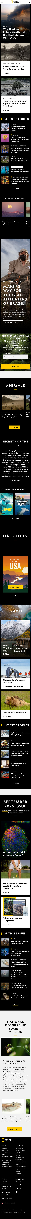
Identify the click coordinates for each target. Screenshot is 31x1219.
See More (15, 188)
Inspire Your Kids (20, 1157)
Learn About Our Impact (21, 1166)
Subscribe (5, 811)
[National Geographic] (15, 2)
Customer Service (6, 1183)
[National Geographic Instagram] (16, 1181)
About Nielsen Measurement (5, 1163)
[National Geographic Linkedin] (17, 1188)
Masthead (18, 1171)
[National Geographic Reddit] (17, 1192)
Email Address (7, 353)
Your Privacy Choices (7, 1166)
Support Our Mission (21, 1169)
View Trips (7, 716)
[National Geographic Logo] (8, 1141)
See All (15, 1004)
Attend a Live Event (20, 1150)
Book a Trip (18, 1152)
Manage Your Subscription (5, 1189)
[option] (13, 214)
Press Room (18, 1173)
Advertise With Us (20, 1176)
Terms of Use (5, 1148)
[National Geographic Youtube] (20, 1184)
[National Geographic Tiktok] (20, 1188)
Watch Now (15, 480)
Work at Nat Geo (6, 1192)
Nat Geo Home (19, 1148)
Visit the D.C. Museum (21, 1162)
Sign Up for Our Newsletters (5, 1195)
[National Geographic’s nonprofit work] (15, 1066)
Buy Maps (18, 1155)
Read (7, 73)
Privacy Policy (5, 1150)
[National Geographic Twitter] (16, 1184)
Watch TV (18, 1164)
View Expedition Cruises (13, 686)
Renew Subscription (6, 1186)
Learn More (7, 925)
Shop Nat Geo (19, 1159)
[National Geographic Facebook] (20, 1181)
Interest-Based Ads (6, 1160)
